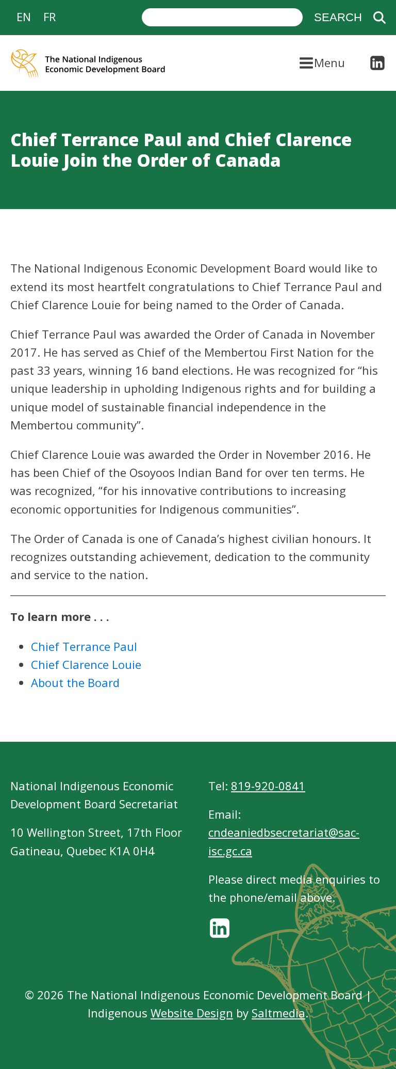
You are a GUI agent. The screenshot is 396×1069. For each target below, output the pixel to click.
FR (49, 16)
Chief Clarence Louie (86, 664)
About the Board (75, 682)
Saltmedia (278, 1012)
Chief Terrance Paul (84, 646)
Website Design (192, 1012)
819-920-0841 (268, 785)
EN (23, 16)
